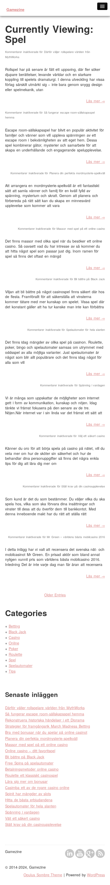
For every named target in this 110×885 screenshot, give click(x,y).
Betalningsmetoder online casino (32, 769)
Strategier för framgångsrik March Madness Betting (47, 726)
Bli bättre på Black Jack (24, 756)
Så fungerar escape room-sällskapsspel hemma (44, 713)
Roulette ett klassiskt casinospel (31, 775)
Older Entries (55, 594)
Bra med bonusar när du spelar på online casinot (46, 732)
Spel (12, 659)
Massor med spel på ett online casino (36, 744)
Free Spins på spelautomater (29, 763)
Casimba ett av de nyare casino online (37, 787)
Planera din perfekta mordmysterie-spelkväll (41, 738)
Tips (12, 671)
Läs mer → (95, 100)
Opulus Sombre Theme (43, 874)
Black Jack (17, 631)
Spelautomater (20, 665)
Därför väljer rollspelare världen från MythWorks (45, 707)
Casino (14, 637)
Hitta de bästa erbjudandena (28, 799)
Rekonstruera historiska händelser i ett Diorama (44, 720)
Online (14, 643)
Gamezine (15, 9)
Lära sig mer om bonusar (26, 781)
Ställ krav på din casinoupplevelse (33, 824)
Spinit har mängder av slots (28, 793)
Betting (14, 626)
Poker (13, 648)
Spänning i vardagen (22, 812)
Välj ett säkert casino (22, 818)
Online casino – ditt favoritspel (30, 750)
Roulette (15, 654)
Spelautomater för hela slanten (30, 805)
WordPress (96, 874)
